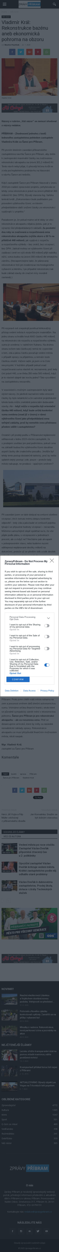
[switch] (46, 625)
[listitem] (29, 618)
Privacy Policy (47, 690)
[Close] (53, 562)
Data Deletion (11, 690)
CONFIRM (18, 679)
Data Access (29, 690)
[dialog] (29, 626)
